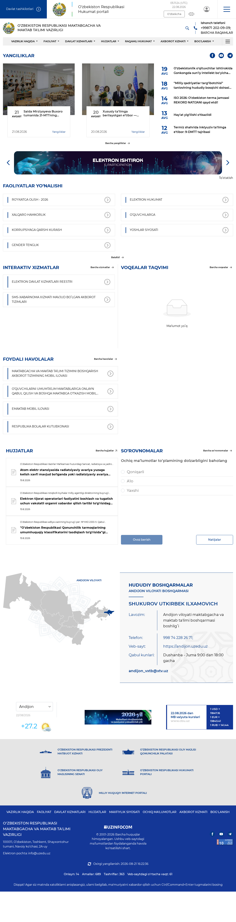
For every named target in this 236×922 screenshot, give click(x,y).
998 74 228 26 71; (178, 637)
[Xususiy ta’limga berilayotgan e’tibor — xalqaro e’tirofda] (118, 89)
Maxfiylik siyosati (124, 812)
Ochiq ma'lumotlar (159, 812)
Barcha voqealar (219, 267)
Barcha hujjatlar (105, 450)
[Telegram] (230, 55)
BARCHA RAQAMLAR (217, 32)
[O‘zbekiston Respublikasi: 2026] (118, 717)
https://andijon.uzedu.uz (185, 646)
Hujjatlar (108, 41)
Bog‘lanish (202, 41)
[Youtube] (221, 55)
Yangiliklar (59, 132)
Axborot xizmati (173, 41)
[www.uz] (225, 842)
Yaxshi (133, 490)
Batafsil (115, 257)
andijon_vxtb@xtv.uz (148, 671)
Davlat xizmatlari (78, 41)
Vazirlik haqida (23, 41)
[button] (226, 9)
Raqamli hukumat (138, 41)
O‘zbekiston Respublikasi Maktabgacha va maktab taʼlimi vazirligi (36, 829)
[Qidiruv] (187, 28)
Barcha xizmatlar (100, 267)
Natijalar (214, 539)
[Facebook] (212, 55)
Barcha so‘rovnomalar (215, 450)
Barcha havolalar (103, 359)
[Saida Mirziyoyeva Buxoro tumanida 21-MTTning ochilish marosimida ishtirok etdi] (39, 89)
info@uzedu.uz (39, 853)
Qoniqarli (135, 472)
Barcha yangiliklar (115, 143)
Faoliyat (50, 41)
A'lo (130, 481)
